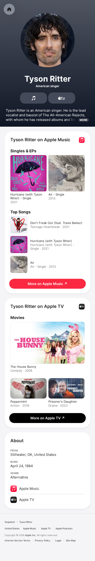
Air (32, 262)
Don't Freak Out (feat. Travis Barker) (56, 223)
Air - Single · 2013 (43, 266)
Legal (58, 540)
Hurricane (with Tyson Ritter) (51, 241)
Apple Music (29, 528)
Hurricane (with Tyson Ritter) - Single (26, 196)
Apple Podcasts (64, 528)
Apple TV (46, 528)
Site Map (71, 540)
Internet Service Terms (17, 540)
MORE (83, 120)
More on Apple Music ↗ (47, 284)
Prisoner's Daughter (62, 401)
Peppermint (18, 401)
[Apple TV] (61, 98)
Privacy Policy (42, 540)
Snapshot (10, 522)
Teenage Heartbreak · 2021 (49, 227)
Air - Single (56, 194)
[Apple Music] (33, 98)
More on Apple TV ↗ (47, 418)
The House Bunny (23, 366)
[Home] (9, 9)
